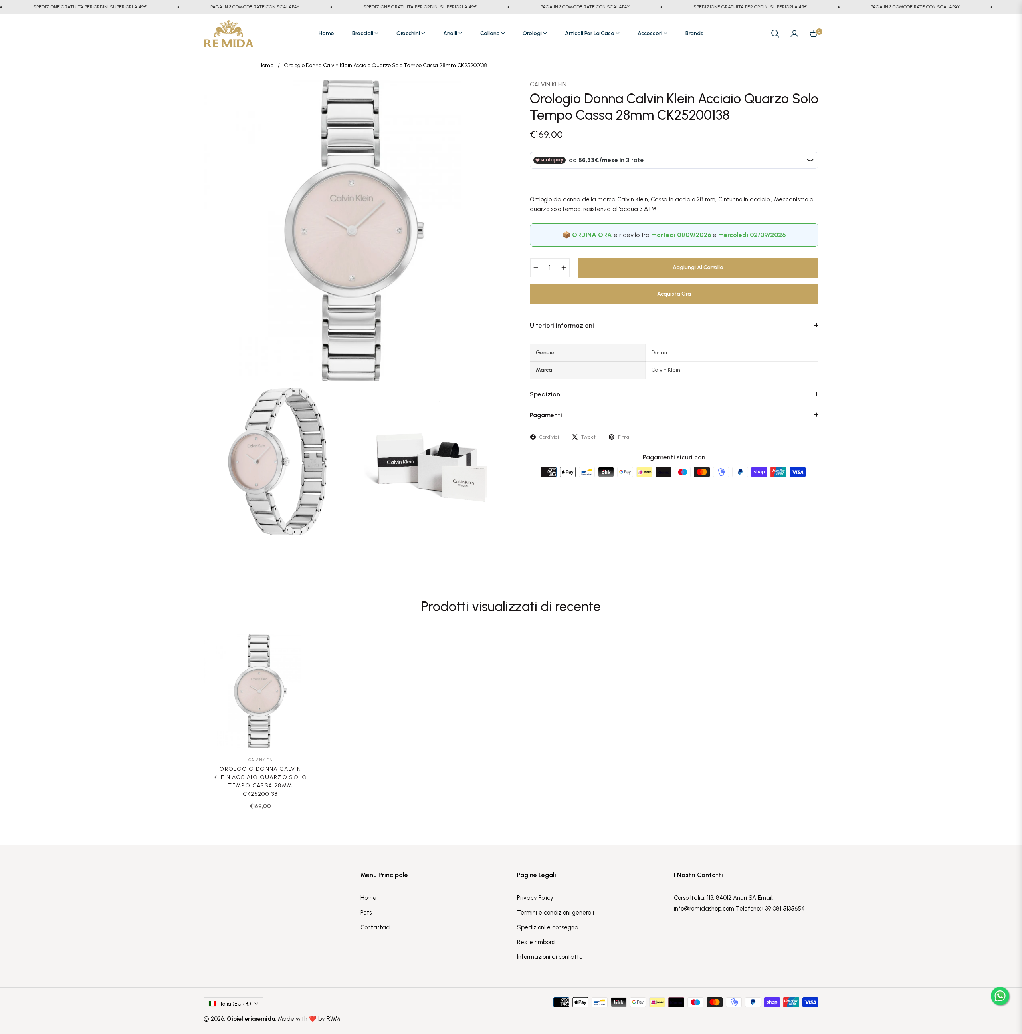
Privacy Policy (535, 897)
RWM (333, 1018)
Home (266, 65)
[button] (775, 33)
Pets (366, 912)
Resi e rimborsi (536, 942)
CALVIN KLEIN (548, 84)
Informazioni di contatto (549, 956)
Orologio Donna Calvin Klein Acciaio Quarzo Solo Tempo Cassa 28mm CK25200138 (260, 781)
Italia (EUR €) (235, 1003)
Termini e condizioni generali (555, 912)
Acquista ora (674, 293)
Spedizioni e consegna (547, 927)
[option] (354, 230)
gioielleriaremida (251, 1018)
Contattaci (375, 927)
